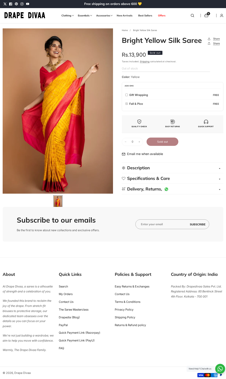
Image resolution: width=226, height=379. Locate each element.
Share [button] (216, 43)
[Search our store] (192, 15)
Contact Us (66, 302)
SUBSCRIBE (198, 224)
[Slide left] (4, 201)
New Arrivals (124, 15)
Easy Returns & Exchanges (132, 286)
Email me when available (145, 154)
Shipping (145, 61)
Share (216, 38)
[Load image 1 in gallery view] (58, 202)
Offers (161, 15)
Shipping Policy (125, 317)
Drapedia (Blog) (69, 317)
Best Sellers (145, 15)
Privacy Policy (124, 309)
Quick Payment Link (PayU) (77, 340)
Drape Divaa (22, 372)
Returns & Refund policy (130, 325)
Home (125, 30)
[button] (66, 15)
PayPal (63, 325)
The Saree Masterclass (73, 309)
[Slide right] (112, 201)
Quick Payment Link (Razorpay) (79, 333)
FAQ (61, 348)
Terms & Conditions (127, 302)
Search (63, 286)
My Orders (66, 294)
